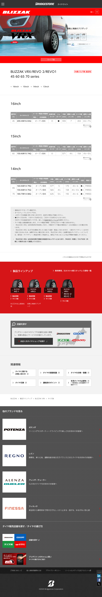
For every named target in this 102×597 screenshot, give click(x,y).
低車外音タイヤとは (51, 220)
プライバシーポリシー (53, 570)
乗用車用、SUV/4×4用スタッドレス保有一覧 (73, 271)
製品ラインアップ (23, 271)
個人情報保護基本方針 (33, 570)
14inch (36, 87)
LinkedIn (99, 576)
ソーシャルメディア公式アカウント (77, 570)
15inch (26, 87)
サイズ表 (15, 298)
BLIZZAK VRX (40, 398)
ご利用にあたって (16, 570)
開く (92, 12)
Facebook (99, 580)
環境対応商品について (83, 44)
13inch (46, 87)
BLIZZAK (14, 398)
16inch (16, 87)
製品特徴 (15, 296)
